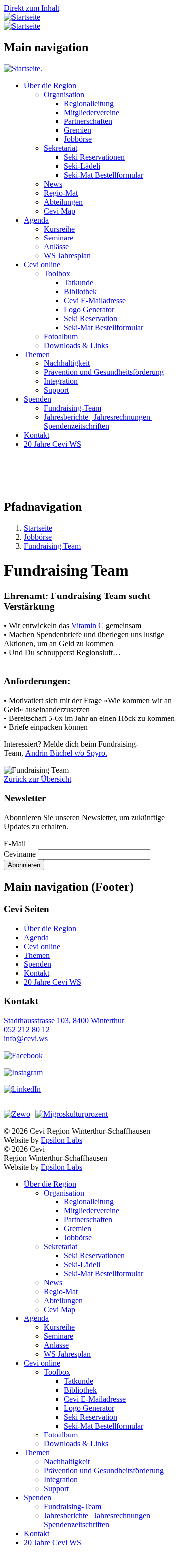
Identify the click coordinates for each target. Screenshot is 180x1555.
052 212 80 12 (27, 1029)
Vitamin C (88, 625)
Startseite (38, 528)
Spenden (38, 399)
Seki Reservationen (94, 157)
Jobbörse (78, 139)
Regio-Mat (61, 193)
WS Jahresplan (67, 255)
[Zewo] (17, 1114)
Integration (61, 381)
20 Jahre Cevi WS (53, 444)
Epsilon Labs (61, 1140)
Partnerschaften (88, 121)
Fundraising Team (52, 546)
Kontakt (37, 435)
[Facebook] (23, 1055)
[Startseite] (22, 17)
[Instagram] (23, 1072)
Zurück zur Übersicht (38, 779)
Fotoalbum (61, 336)
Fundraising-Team (73, 408)
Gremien (78, 130)
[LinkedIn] (22, 1089)
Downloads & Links (76, 345)
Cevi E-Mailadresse (95, 300)
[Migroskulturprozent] (72, 1114)
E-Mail (15, 843)
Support (56, 390)
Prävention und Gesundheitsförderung (104, 372)
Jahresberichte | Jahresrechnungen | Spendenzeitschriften (99, 421)
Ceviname (20, 854)
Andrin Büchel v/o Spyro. (67, 753)
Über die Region (50, 85)
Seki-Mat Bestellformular (104, 175)
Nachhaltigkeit (67, 363)
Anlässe (56, 246)
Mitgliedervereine (92, 112)
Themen (37, 354)
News (53, 184)
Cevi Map (60, 211)
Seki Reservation (91, 318)
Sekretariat (61, 148)
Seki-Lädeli (82, 166)
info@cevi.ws (26, 1038)
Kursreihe (59, 229)
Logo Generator (89, 309)
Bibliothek (80, 291)
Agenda (36, 220)
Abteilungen (63, 202)
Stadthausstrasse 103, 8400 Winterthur (64, 1020)
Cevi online (42, 264)
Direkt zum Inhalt (32, 8)
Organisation (64, 94)
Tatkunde (79, 282)
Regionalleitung (89, 103)
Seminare (59, 238)
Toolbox (57, 273)
